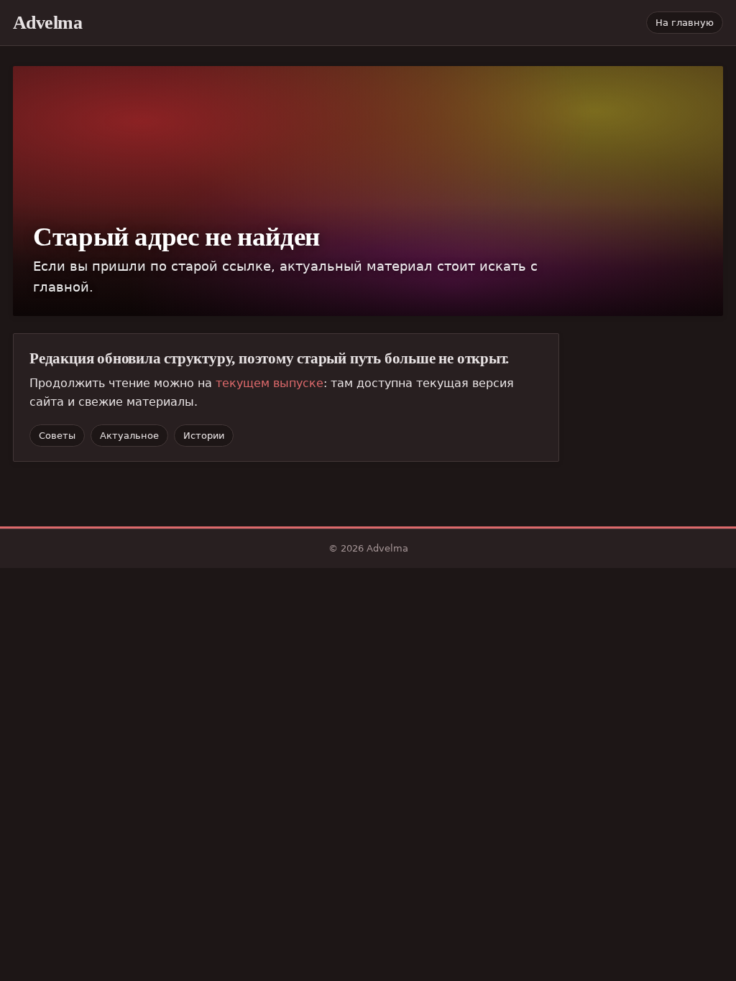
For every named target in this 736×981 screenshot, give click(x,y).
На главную (685, 22)
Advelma (47, 22)
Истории (203, 435)
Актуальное (129, 435)
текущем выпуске (269, 383)
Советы (57, 435)
